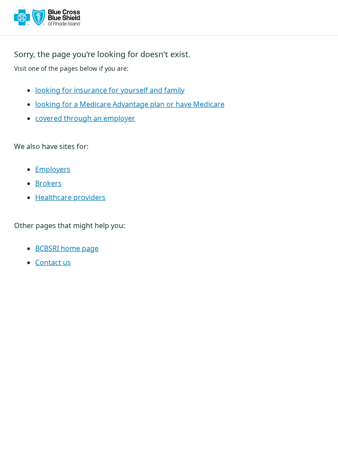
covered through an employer (85, 118)
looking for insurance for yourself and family (109, 90)
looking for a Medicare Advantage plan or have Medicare (129, 104)
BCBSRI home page (67, 248)
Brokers (48, 183)
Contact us (53, 262)
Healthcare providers (70, 197)
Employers (52, 169)
